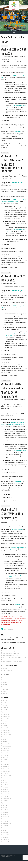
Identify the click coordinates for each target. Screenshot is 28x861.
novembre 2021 (6, 748)
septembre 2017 (7, 823)
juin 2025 (5, 721)
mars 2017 (5, 832)
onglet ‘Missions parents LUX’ (19, 199)
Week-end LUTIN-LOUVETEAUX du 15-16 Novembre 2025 (12, 513)
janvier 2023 (5, 741)
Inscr (13, 60)
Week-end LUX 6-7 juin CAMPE (10, 655)
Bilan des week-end (7, 680)
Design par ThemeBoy (5, 856)
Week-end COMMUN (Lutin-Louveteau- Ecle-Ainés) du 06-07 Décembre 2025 (12, 390)
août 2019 (5, 778)
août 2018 (5, 800)
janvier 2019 (5, 789)
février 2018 (5, 812)
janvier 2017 (5, 837)
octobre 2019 (6, 773)
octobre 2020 (6, 755)
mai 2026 (5, 702)
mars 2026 (5, 707)
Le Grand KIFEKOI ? (7, 670)
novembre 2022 (6, 743)
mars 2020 (5, 762)
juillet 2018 (5, 803)
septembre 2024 (7, 734)
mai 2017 (5, 828)
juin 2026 (5, 700)
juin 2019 (5, 780)
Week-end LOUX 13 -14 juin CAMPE (11, 651)
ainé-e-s (5, 677)
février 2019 (5, 787)
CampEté (5, 682)
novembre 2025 (6, 716)
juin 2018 (5, 805)
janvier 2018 (5, 814)
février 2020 (5, 764)
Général (4, 686)
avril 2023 (5, 739)
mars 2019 (5, 784)
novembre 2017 (6, 819)
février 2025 (5, 725)
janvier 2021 (5, 753)
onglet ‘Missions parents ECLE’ (16, 424)
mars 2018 (5, 809)
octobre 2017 (6, 821)
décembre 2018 (6, 791)
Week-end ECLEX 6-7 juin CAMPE (11, 653)
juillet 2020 (5, 757)
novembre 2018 (6, 794)
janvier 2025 (5, 728)
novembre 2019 (6, 771)
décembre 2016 (6, 839)
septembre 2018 (7, 798)
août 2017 (5, 825)
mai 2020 (5, 759)
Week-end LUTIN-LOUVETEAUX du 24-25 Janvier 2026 (12, 160)
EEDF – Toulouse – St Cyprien (14, 17)
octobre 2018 (6, 796)
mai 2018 (5, 807)
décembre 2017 (6, 816)
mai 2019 (5, 782)
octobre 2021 (6, 750)
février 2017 (5, 835)
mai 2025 (5, 723)
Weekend (5, 693)
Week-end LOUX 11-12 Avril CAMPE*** (12, 661)
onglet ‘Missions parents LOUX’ (9, 201)
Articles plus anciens (7, 629)
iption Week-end (18, 60)
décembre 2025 (6, 714)
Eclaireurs (5, 684)
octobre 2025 (6, 718)
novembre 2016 (6, 841)
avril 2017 (5, 830)
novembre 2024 (6, 732)
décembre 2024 (6, 730)
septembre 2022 (7, 746)
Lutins (4, 691)
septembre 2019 (7, 775)
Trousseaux (5, 668)
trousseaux (18, 131)
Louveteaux (5, 689)
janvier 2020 (5, 766)
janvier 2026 (5, 712)
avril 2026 (5, 705)
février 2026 (5, 709)
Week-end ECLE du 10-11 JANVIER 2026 (13, 278)
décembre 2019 (6, 768)
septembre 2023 (7, 737)
